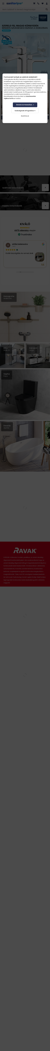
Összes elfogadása (24, 105)
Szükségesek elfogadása (24, 111)
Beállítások (25, 116)
